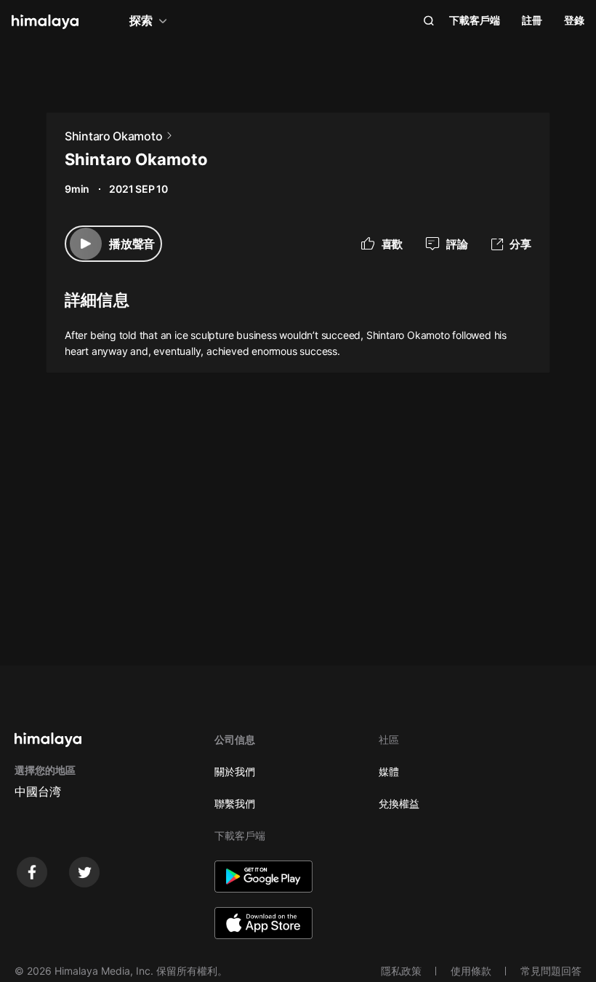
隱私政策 (401, 971)
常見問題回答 (550, 971)
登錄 (574, 20)
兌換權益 (399, 803)
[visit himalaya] (45, 22)
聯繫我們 (234, 803)
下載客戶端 (474, 20)
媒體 (389, 771)
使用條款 (471, 971)
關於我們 (234, 771)
